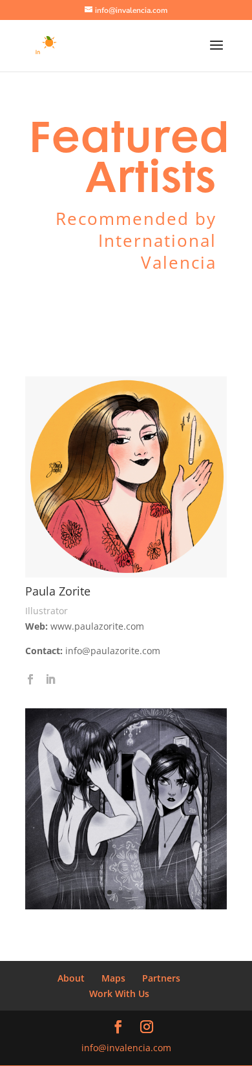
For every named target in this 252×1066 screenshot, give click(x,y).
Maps (113, 978)
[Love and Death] (126, 906)
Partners (161, 978)
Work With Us (119, 993)
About (71, 978)
